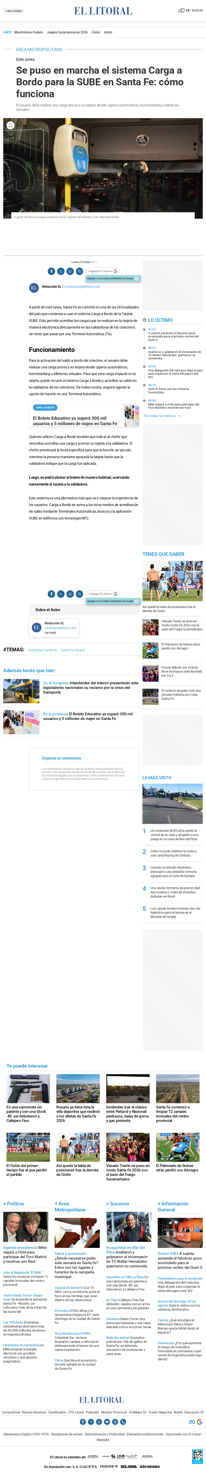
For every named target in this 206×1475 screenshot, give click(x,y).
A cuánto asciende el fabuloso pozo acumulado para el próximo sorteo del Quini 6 (173, 334)
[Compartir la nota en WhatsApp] (70, 271)
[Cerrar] (136, 278)
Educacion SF (194, 1412)
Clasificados (57, 1412)
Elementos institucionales (145, 1434)
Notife (178, 1412)
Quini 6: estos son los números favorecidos (168, 388)
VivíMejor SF (138, 1412)
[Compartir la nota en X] (60, 271)
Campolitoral (11, 1412)
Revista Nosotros (34, 1412)
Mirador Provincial (114, 1412)
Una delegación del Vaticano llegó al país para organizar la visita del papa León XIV (175, 371)
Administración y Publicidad (105, 1434)
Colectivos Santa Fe (42, 650)
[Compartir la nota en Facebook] (51, 271)
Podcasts (92, 1412)
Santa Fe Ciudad (73, 650)
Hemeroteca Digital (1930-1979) (26, 1434)
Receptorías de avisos (66, 1434)
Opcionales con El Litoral (183, 1434)
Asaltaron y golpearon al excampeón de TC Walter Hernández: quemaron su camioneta (174, 353)
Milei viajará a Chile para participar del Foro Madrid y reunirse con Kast (173, 404)
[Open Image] (10, 125)
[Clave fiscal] (197, 1463)
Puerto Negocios (160, 1412)
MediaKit (103, 1440)
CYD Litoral (76, 1412)
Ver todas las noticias (160, 416)
